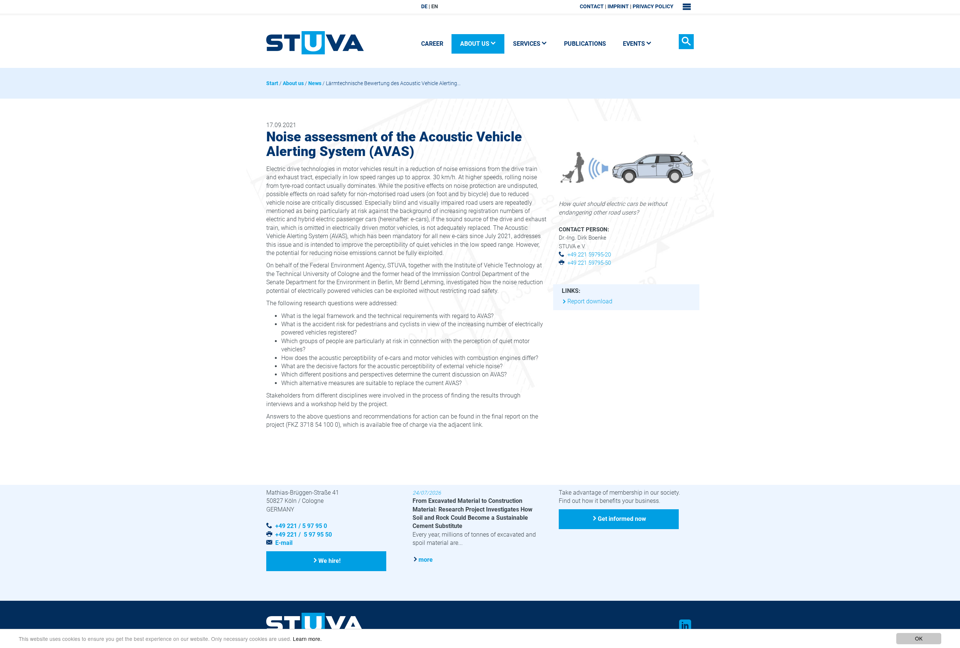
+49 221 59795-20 (589, 254)
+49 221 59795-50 (589, 263)
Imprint (618, 6)
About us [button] (474, 43)
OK (918, 638)
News (314, 83)
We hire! (329, 560)
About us (293, 83)
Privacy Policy (653, 6)
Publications (585, 43)
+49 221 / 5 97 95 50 (303, 534)
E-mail (283, 542)
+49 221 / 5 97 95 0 (301, 526)
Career (432, 43)
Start (272, 83)
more (425, 559)
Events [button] (634, 43)
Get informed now (622, 518)
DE (424, 6)
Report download (589, 301)
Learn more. (307, 638)
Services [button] (526, 43)
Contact (592, 6)
